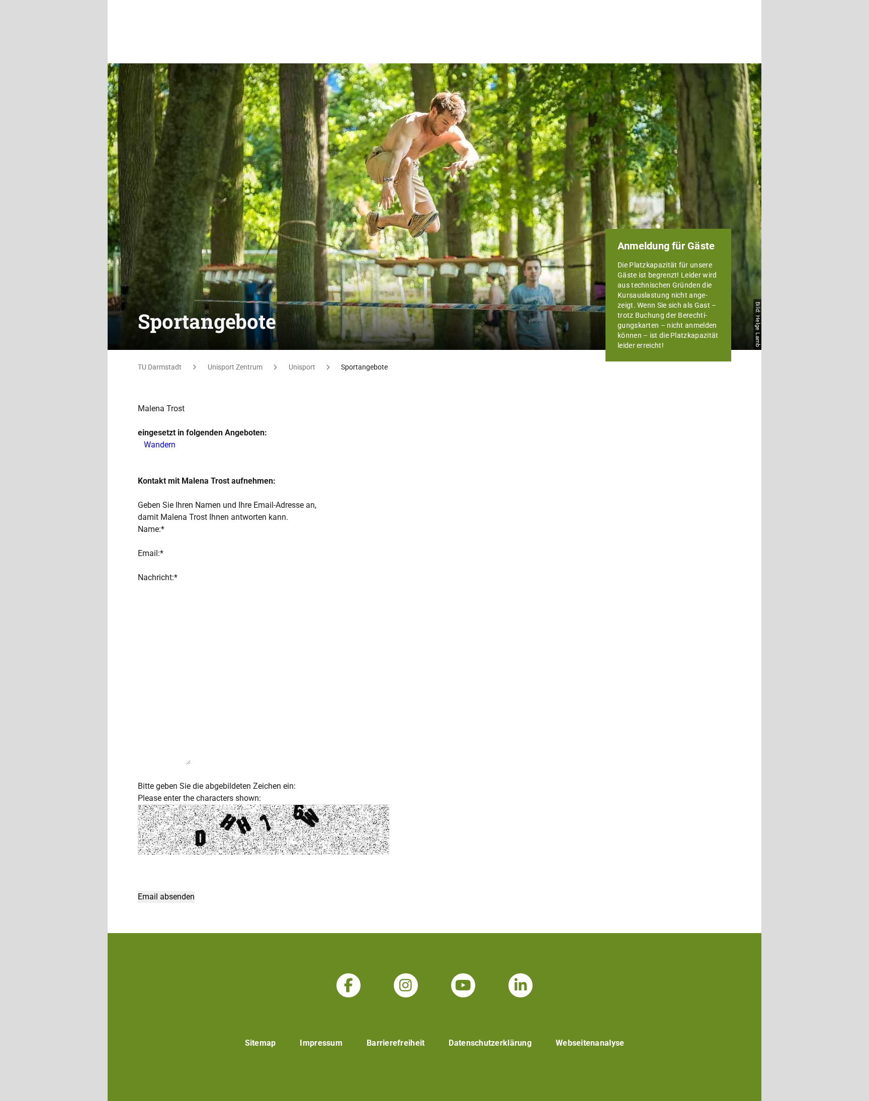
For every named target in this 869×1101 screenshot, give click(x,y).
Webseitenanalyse (590, 1043)
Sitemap (260, 1043)
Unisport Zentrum (235, 367)
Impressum (321, 1043)
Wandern (160, 444)
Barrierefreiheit (395, 1043)
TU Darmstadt (160, 367)
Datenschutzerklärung (490, 1043)
